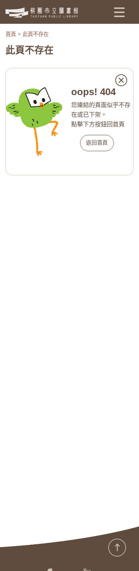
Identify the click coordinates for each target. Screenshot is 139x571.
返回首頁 (97, 143)
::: (2, 551)
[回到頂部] (117, 548)
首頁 (11, 34)
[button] (119, 12)
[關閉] (121, 80)
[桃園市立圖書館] (42, 12)
